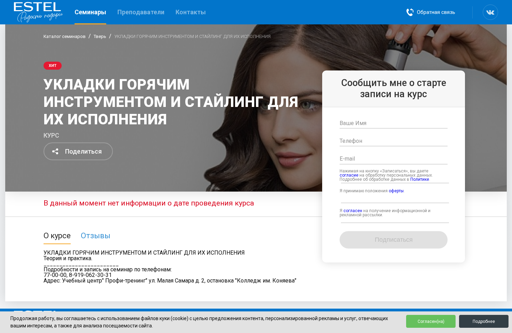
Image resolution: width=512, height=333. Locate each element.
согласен (352, 210)
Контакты (191, 12)
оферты (396, 190)
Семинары (90, 12)
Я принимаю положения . (372, 191)
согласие (349, 175)
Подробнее (484, 321)
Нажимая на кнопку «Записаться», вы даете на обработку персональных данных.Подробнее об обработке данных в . (386, 175)
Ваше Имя (353, 123)
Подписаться (394, 240)
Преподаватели (140, 12)
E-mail (347, 159)
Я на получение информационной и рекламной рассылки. (385, 213)
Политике (419, 179)
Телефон (351, 141)
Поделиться (83, 151)
